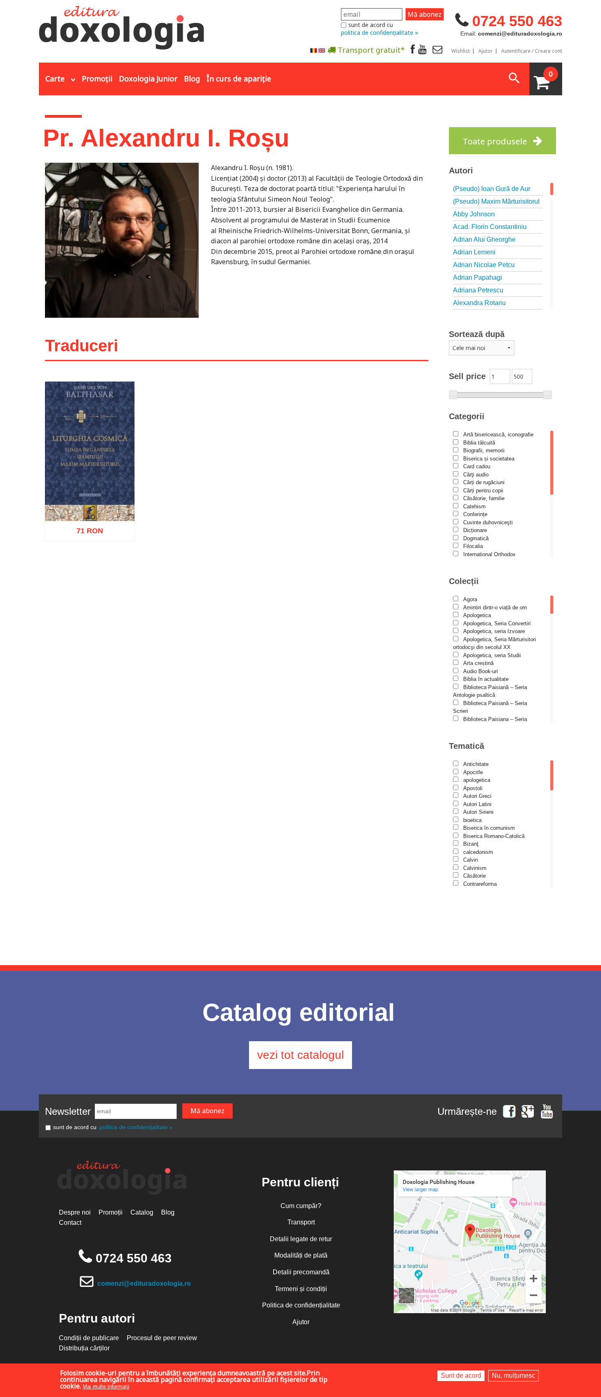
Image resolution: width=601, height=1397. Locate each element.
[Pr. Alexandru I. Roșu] (313, 50)
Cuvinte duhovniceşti (488, 522)
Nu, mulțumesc (513, 1375)
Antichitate (476, 764)
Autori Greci (477, 796)
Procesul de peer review (162, 1337)
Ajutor (485, 51)
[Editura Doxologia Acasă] (122, 25)
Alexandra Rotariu (479, 302)
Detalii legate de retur (301, 1238)
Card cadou (476, 466)
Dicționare (475, 530)
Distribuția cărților (84, 1348)
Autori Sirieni (478, 812)
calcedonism (478, 852)
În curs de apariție (238, 78)
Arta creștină (478, 663)
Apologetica (477, 615)
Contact (70, 1222)
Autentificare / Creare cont (531, 51)
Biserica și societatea (488, 459)
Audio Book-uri (480, 671)
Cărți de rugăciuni (484, 482)
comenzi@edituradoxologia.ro (144, 1283)
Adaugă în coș (79, 571)
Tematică (466, 745)
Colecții (464, 581)
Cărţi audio (476, 475)
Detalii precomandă (301, 1272)
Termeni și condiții (301, 1288)
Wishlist (460, 51)
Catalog (141, 1212)
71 (85, 533)
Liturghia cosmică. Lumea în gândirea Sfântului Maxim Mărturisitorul (90, 493)
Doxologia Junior (148, 78)
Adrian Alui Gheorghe (484, 239)
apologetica (476, 780)
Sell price (467, 376)
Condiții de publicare (89, 1337)
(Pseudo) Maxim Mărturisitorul (496, 201)
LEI (96, 535)
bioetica (472, 820)
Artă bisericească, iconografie (498, 434)
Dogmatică (476, 538)
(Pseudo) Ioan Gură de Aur (491, 188)
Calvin (470, 860)
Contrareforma (480, 884)
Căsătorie (474, 876)
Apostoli (472, 788)
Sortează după (477, 334)
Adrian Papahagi (477, 277)
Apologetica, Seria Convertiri (497, 623)
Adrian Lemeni (474, 252)
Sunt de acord (461, 1375)
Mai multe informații (106, 1387)
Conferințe (475, 514)
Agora (470, 599)
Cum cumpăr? (300, 1205)
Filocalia (473, 546)
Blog (192, 78)
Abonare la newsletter (317, 70)
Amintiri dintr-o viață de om (495, 607)
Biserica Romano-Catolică (494, 836)
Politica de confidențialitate (301, 1305)
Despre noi (75, 1212)
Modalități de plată (300, 1255)
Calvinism (475, 868)
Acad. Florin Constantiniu (490, 226)
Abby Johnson (474, 214)
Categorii (466, 416)
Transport (301, 1222)
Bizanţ (470, 844)
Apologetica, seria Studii (492, 655)
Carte (55, 78)
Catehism (474, 506)
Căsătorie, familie (484, 498)
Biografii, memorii (484, 450)
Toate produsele (495, 141)
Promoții (97, 78)
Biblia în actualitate (486, 679)
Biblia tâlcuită (479, 443)
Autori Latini (477, 804)
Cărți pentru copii (483, 490)
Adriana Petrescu (478, 290)
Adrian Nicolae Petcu (484, 264)
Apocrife (473, 772)
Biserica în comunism (489, 828)
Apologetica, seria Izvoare (494, 631)
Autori (461, 170)
